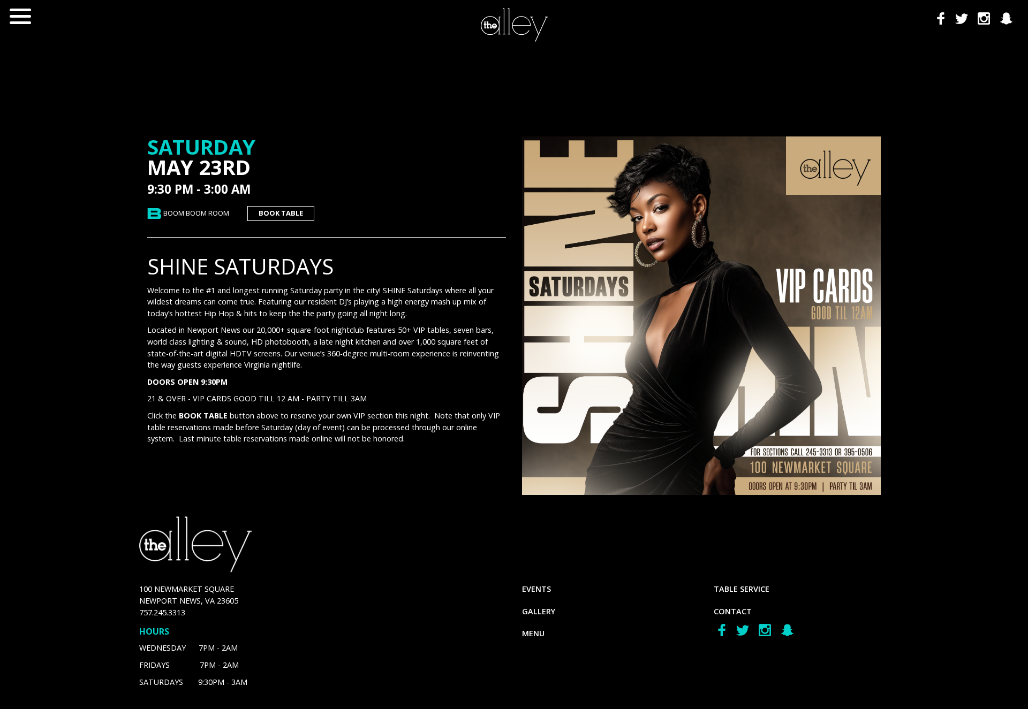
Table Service (741, 589)
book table (281, 213)
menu (533, 633)
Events (536, 589)
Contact (733, 611)
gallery (538, 611)
